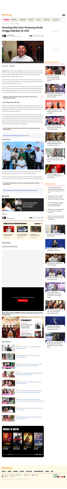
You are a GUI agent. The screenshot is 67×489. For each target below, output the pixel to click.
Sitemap (47, 471)
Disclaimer (15, 471)
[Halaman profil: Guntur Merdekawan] (3, 36)
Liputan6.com (6, 475)
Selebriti (11, 23)
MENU (63, 15)
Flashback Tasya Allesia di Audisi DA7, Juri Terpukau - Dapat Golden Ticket (54, 327)
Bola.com (27, 475)
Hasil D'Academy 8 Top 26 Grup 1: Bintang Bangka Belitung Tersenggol (27, 326)
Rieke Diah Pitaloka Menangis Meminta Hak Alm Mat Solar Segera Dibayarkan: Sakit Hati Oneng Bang (21, 129)
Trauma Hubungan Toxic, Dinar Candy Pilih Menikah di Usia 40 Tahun (54, 175)
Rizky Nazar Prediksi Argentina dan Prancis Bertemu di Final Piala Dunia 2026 (55, 95)
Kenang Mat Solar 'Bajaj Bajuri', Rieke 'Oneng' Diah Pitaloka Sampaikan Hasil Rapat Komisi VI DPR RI (21, 183)
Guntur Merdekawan (10, 35)
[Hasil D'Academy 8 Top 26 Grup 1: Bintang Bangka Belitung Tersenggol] (38, 325)
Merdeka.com (35, 475)
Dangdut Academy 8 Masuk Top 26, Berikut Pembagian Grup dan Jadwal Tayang (26, 335)
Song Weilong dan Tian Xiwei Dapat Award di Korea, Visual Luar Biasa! (54, 111)
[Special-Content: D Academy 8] (10, 327)
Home (3, 23)
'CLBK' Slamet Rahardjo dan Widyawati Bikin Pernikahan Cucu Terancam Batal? (54, 143)
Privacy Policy (29, 471)
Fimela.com (6, 476)
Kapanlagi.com (13, 475)
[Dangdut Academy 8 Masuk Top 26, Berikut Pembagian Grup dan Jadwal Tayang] (38, 334)
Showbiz (7, 23)
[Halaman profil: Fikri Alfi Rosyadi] (4, 36)
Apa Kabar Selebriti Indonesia (10, 246)
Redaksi (9, 471)
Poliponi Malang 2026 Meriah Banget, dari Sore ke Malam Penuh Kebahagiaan (54, 127)
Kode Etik (22, 471)
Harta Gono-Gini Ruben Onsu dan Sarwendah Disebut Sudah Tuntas (55, 159)
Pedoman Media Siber (38, 471)
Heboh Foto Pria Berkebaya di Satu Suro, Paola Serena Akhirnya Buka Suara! (55, 311)
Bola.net (19, 475)
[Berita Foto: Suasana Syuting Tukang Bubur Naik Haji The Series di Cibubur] (41, 204)
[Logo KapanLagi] (7, 15)
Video (17, 353)
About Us (4, 471)
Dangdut (18, 345)
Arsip (52, 471)
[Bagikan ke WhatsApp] (42, 36)
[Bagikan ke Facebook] (34, 36)
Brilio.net (12, 476)
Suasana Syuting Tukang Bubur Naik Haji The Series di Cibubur (30, 205)
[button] (40, 36)
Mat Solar (17, 23)
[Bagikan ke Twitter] (37, 36)
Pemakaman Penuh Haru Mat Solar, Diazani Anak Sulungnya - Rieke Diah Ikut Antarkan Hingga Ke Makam (20, 97)
